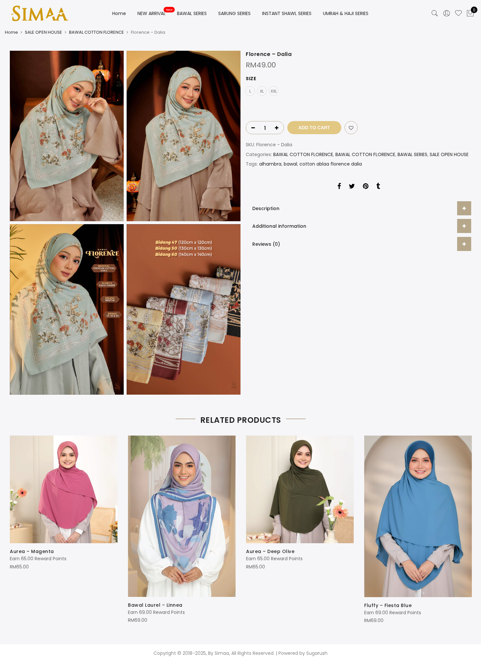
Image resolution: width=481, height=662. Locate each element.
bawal (290, 164)
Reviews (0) (266, 244)
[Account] (447, 13)
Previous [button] (15, 525)
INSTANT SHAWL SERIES (287, 13)
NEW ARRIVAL (151, 13)
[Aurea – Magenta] (63, 489)
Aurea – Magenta (32, 551)
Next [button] (465, 525)
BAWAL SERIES (192, 13)
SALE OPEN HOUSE (43, 32)
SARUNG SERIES (234, 13)
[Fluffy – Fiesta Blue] (418, 516)
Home (119, 13)
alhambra (270, 164)
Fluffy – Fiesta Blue (388, 605)
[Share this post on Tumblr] (378, 187)
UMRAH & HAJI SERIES (345, 13)
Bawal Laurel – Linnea (155, 605)
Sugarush (317, 653)
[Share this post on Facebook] (339, 187)
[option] (64, 503)
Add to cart (314, 127)
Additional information (279, 226)
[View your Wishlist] (458, 13)
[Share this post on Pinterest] (365, 187)
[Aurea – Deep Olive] (300, 489)
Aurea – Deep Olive (270, 551)
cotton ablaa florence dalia (330, 164)
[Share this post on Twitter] (352, 187)
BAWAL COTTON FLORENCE (96, 32)
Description (265, 208)
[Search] (435, 13)
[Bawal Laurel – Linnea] (182, 516)
